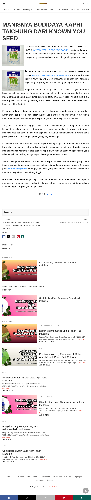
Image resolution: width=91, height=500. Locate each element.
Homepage (6, 16)
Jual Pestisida (41, 10)
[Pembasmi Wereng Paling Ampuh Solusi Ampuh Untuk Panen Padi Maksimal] (19, 356)
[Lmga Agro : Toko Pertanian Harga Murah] (43, 3)
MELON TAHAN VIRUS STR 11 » (73, 223)
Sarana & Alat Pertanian (59, 10)
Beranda (6, 10)
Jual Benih (16, 10)
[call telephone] (88, 4)
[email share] (13, 236)
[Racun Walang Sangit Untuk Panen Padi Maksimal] (19, 270)
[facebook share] (3, 236)
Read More (80, 339)
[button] (13, 55)
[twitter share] (8, 236)
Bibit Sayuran (28, 10)
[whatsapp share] (22, 236)
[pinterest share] (18, 236)
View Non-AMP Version (53, 487)
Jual (41, 325)
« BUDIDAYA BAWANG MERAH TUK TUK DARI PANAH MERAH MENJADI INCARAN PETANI (21, 225)
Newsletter (86, 10)
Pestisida (58, 325)
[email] (45, 497)
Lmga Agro (75, 10)
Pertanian (48, 325)
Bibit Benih (17, 16)
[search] (83, 3)
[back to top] (86, 491)
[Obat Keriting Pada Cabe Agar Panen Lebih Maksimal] (19, 305)
